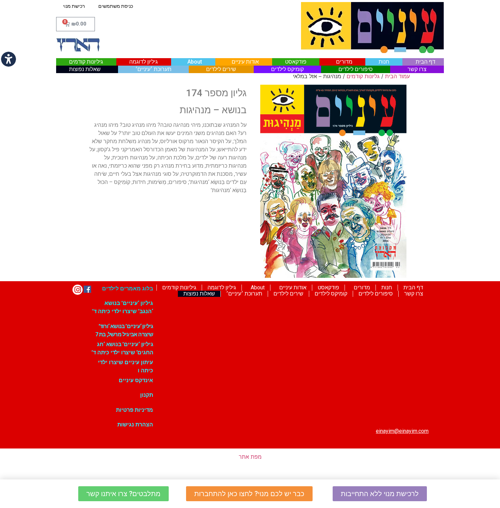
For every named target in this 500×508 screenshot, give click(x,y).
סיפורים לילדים (355, 69)
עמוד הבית (397, 76)
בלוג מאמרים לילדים (127, 288)
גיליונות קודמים (86, 61)
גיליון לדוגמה (143, 61)
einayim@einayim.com (402, 431)
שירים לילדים (221, 69)
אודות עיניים (245, 61)
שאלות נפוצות (85, 69)
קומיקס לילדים (287, 69)
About (194, 61)
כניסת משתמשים (115, 6)
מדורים (344, 61)
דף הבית (425, 61)
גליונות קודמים (363, 76)
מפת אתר (250, 456)
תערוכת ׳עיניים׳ (153, 69)
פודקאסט (295, 61)
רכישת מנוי (74, 6)
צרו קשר (417, 69)
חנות (384, 61)
